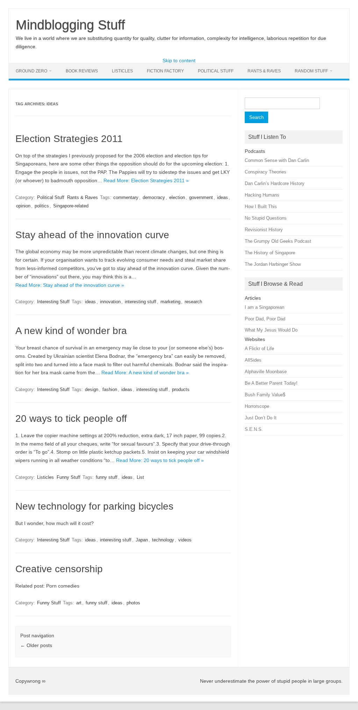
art (78, 602)
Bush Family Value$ (265, 394)
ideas (222, 197)
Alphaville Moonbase (266, 371)
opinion (23, 205)
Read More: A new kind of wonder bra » (145, 372)
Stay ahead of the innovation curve (92, 234)
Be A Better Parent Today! (271, 383)
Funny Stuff (68, 477)
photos (133, 602)
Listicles (122, 71)
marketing (170, 301)
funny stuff (106, 477)
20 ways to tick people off (71, 418)
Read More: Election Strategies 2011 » (146, 180)
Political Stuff (216, 71)
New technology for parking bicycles (94, 506)
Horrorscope (257, 406)
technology (163, 539)
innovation (110, 301)
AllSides (253, 360)
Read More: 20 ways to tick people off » (160, 460)
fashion (109, 389)
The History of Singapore (270, 252)
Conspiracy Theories (265, 172)
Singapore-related (70, 205)
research (193, 301)
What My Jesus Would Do (271, 330)
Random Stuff (311, 71)
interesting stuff (140, 301)
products (180, 389)
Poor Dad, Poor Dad (265, 318)
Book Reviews (82, 71)
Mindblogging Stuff (70, 24)
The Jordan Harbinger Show (273, 264)
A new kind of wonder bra (71, 330)
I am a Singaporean (264, 307)
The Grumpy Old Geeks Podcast (278, 241)
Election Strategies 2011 (69, 138)
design (91, 389)
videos (185, 539)
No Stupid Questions (266, 218)
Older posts (36, 645)
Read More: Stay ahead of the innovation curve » (69, 285)
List (140, 477)
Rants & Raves (264, 71)
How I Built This (261, 206)
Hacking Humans (262, 195)
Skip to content (179, 60)
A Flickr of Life (259, 348)
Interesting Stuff (53, 301)
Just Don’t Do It (261, 417)
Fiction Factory (165, 71)
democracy (154, 197)
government (201, 197)
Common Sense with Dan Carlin (277, 160)
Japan (142, 539)
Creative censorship (59, 568)
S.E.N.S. (254, 429)
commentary (125, 197)
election (177, 197)
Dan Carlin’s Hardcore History (275, 183)
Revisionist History (264, 229)
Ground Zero (31, 71)
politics (42, 205)
